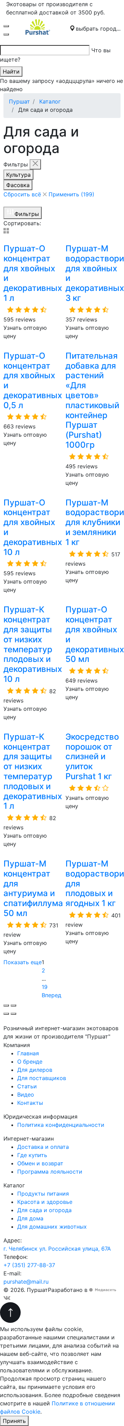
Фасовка (18, 185)
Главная (28, 1053)
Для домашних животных (52, 1226)
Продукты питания (43, 1193)
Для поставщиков (41, 1078)
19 (45, 986)
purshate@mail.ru (26, 1281)
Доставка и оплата (43, 1146)
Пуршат (19, 101)
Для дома (30, 1218)
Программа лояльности (49, 1171)
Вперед (52, 995)
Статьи (27, 1086)
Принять (14, 1420)
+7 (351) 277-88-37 (29, 1265)
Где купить (32, 1155)
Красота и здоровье (44, 1201)
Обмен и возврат (40, 1163)
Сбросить (22, 194)
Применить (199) (71, 194)
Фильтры (26, 213)
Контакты (30, 1102)
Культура (18, 174)
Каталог (50, 101)
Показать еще (22, 962)
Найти (11, 71)
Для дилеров (34, 1069)
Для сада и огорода (44, 1210)
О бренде (29, 1061)
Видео (25, 1094)
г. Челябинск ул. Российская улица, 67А (57, 1248)
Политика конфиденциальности (60, 1124)
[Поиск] (6, 34)
